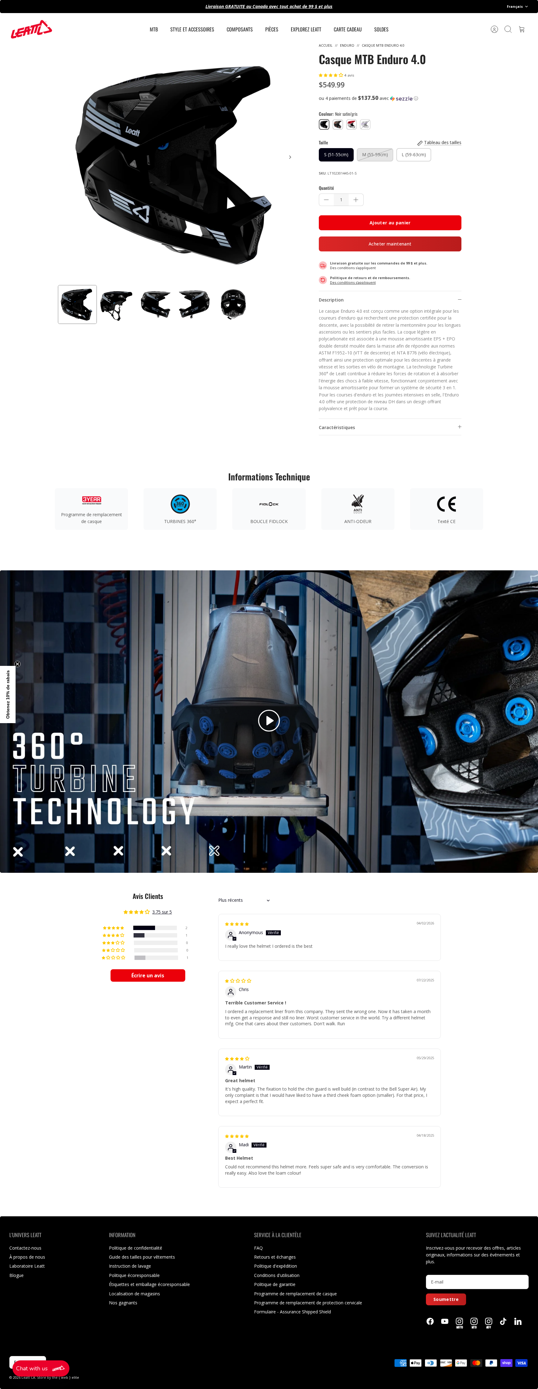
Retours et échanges (275, 1257)
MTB (154, 29)
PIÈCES (271, 29)
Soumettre (446, 1299)
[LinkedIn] (518, 1321)
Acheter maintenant (390, 244)
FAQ (258, 1248)
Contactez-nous (25, 1248)
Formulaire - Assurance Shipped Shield (292, 1312)
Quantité (326, 188)
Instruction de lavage (130, 1266)
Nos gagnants (123, 1303)
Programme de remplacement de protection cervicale (308, 1303)
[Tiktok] (503, 1321)
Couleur (338, 114)
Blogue (16, 1275)
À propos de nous (27, 1257)
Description (331, 300)
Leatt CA (28, 1377)
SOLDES (381, 29)
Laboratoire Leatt (27, 1266)
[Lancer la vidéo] (269, 721)
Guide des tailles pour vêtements (142, 1257)
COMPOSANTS (240, 29)
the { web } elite (65, 1377)
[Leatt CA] (31, 29)
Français (515, 6)
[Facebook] (430, 1321)
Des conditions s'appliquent (353, 267)
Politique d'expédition (275, 1266)
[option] (179, 164)
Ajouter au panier (390, 223)
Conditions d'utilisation (277, 1275)
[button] (331, 75)
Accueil (326, 45)
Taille (323, 142)
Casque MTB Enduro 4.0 (383, 45)
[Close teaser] (17, 664)
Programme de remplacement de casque (295, 1294)
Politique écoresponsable (134, 1275)
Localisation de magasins (134, 1294)
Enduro (347, 45)
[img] (237, 924)
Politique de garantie (274, 1284)
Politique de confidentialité (135, 1248)
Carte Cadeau (348, 29)
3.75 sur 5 (162, 912)
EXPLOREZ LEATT (306, 29)
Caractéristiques (337, 427)
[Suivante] (290, 157)
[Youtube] (444, 1321)
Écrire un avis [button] (147, 975)
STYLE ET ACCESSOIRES (192, 29)
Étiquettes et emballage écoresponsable (149, 1284)
